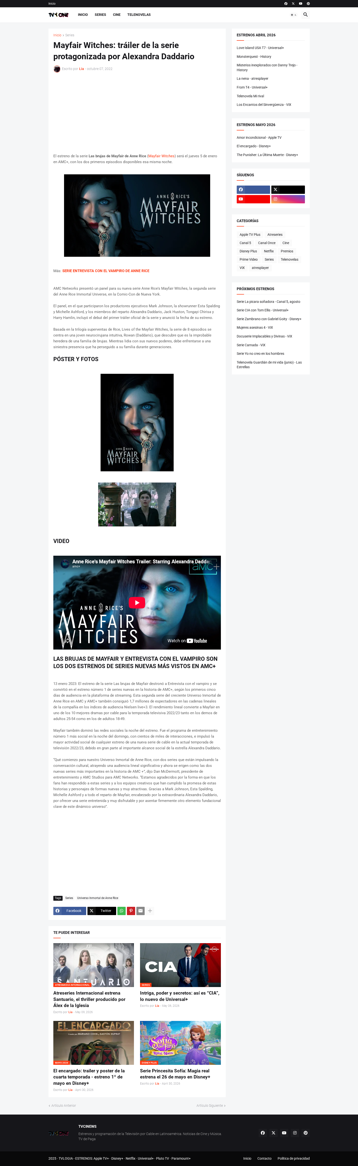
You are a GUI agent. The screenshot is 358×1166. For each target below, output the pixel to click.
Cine (117, 15)
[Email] (140, 911)
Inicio (52, 3)
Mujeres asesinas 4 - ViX (255, 327)
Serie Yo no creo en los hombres (260, 354)
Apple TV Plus (250, 235)
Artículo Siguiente (210, 1105)
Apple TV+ (101, 1158)
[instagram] (288, 199)
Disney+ (117, 1158)
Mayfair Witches (161, 156)
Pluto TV (162, 1158)
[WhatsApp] (121, 911)
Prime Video (249, 259)
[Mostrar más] (150, 911)
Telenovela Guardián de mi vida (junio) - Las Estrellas (269, 364)
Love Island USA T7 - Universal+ (260, 48)
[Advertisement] (137, 113)
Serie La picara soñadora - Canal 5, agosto (268, 302)
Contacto (264, 1158)
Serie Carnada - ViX (251, 345)
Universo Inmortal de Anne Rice (97, 898)
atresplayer (260, 268)
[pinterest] (308, 3)
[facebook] (285, 3)
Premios (287, 251)
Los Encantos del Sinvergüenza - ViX (264, 105)
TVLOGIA (66, 1158)
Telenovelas (139, 15)
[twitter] (293, 3)
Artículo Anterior (63, 1105)
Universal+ (146, 1158)
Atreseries (275, 235)
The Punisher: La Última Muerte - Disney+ (267, 155)
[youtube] (300, 3)
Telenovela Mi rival (250, 96)
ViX (242, 268)
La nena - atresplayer (252, 78)
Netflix (269, 251)
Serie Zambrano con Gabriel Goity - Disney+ (269, 319)
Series (100, 15)
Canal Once (266, 243)
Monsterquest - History (254, 57)
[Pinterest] (131, 911)
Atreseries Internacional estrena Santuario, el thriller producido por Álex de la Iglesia (89, 999)
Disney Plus (248, 251)
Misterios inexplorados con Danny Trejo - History (267, 67)
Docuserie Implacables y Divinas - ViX (264, 336)
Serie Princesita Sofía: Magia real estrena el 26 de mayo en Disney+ (175, 1074)
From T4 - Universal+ (252, 87)
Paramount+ (181, 1158)
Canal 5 (245, 243)
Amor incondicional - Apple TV (259, 137)
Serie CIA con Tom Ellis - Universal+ (263, 310)
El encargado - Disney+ (254, 146)
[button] (294, 14)
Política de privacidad (294, 1158)
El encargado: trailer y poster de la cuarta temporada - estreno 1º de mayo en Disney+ (89, 1077)
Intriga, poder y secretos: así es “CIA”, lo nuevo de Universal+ (179, 996)
